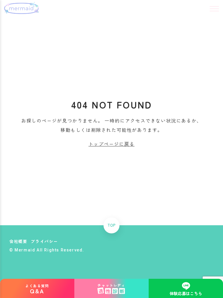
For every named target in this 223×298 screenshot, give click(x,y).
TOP (111, 225)
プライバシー (44, 241)
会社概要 (18, 241)
